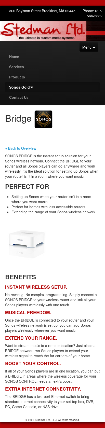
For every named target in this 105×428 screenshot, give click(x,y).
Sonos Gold (19, 87)
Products (17, 76)
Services (16, 66)
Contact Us (19, 97)
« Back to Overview (20, 148)
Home (14, 56)
